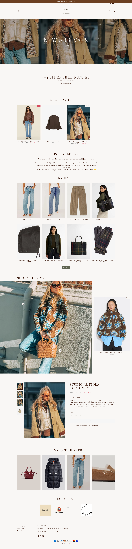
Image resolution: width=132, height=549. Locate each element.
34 (72, 416)
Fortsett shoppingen (66, 83)
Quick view (28, 138)
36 (76, 416)
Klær (49, 17)
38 (80, 416)
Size (71, 413)
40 (84, 416)
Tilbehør (57, 17)
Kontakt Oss (87, 17)
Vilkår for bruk (21, 528)
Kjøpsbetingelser (21, 526)
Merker (65, 17)
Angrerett (19, 531)
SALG (71, 17)
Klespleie (78, 17)
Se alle (66, 268)
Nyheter (42, 17)
